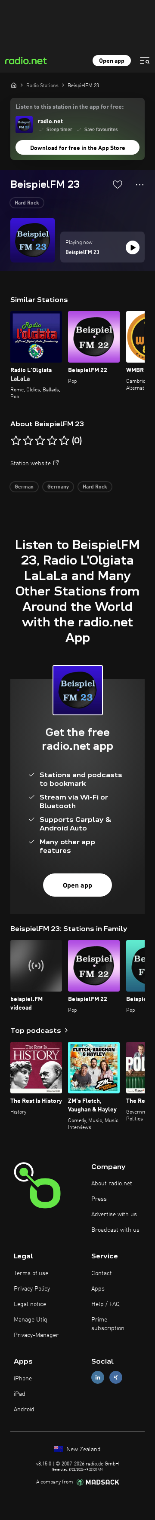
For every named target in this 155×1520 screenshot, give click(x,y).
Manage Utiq (30, 1320)
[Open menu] (145, 60)
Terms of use (31, 1273)
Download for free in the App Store (77, 148)
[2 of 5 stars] (28, 441)
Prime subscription (107, 1324)
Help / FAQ (105, 1304)
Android (24, 1410)
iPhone (23, 1379)
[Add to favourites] (117, 184)
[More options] (140, 185)
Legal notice (30, 1304)
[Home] (13, 85)
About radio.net (111, 1184)
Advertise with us (114, 1215)
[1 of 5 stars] (16, 441)
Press (99, 1199)
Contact (101, 1273)
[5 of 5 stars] (64, 441)
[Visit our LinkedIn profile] (97, 1377)
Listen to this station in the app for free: (70, 107)
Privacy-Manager (36, 1335)
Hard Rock (27, 203)
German (24, 487)
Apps (98, 1289)
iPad (19, 1394)
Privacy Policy (32, 1289)
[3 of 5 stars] (40, 441)
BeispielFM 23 (82, 252)
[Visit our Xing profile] (115, 1377)
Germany (58, 487)
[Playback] (133, 247)
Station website (30, 464)
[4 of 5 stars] (52, 441)
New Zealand (83, 1450)
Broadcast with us (115, 1230)
